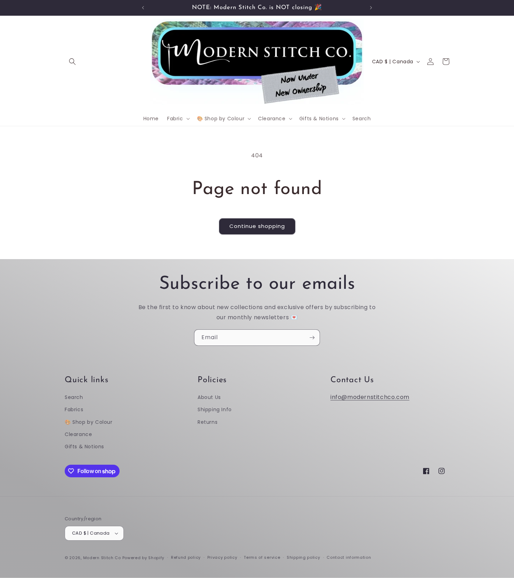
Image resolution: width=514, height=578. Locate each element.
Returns (207, 422)
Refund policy (186, 557)
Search (74, 397)
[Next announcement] (371, 7)
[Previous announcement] (143, 7)
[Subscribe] (312, 337)
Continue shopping (257, 226)
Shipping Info (215, 409)
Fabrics (74, 409)
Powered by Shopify (143, 558)
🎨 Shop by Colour (89, 422)
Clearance (78, 434)
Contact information (349, 557)
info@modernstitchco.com (369, 397)
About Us (209, 397)
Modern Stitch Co (102, 558)
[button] (72, 61)
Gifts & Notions (84, 446)
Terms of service (262, 557)
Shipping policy (303, 557)
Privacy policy (222, 557)
